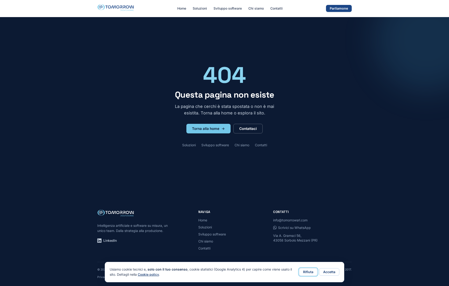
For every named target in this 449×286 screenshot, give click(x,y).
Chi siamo (256, 8)
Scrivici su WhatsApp (294, 228)
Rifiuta (308, 272)
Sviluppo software (228, 8)
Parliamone (339, 8)
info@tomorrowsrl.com (290, 220)
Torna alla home (205, 128)
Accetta (329, 272)
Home (181, 8)
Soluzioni (200, 8)
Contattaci (248, 128)
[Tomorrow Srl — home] (115, 8)
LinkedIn (110, 240)
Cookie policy (148, 274)
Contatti (276, 8)
